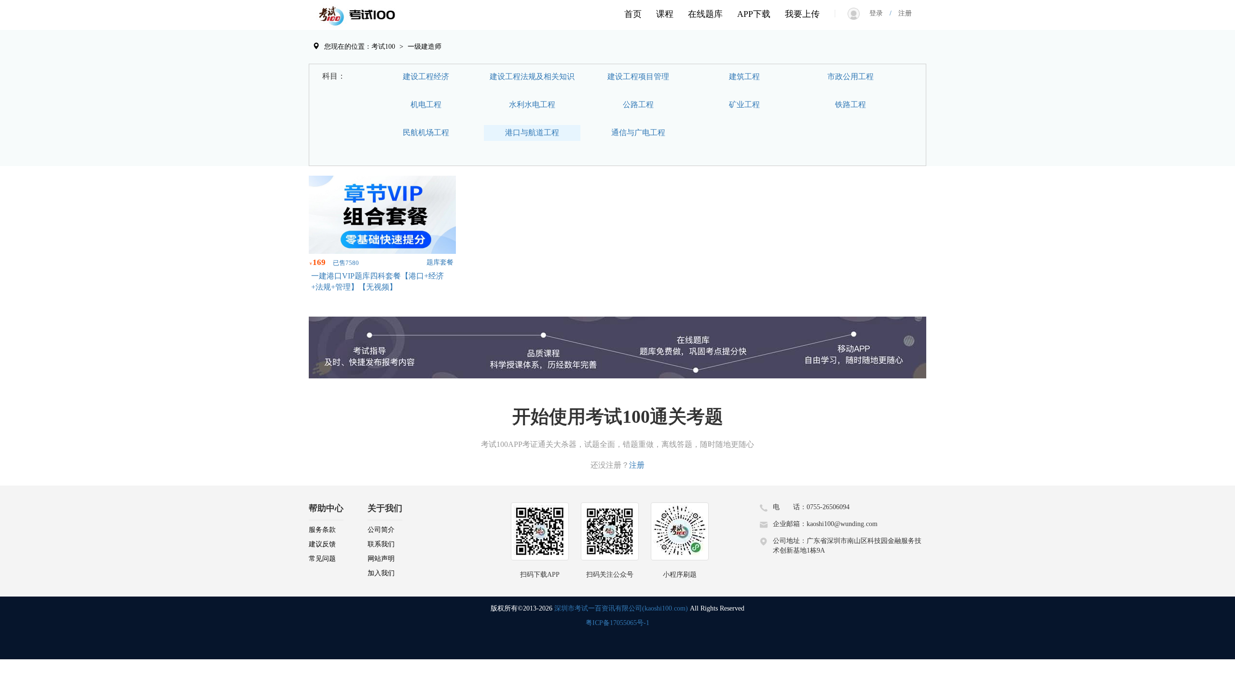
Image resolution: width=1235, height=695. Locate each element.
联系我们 (381, 544)
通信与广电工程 (638, 132)
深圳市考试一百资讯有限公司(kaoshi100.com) (621, 608)
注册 (902, 13)
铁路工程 (850, 104)
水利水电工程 (532, 104)
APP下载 (753, 14)
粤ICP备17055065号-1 (617, 622)
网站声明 (381, 558)
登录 (879, 13)
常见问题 (322, 558)
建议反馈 (322, 544)
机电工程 (426, 104)
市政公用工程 (850, 76)
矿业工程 (744, 104)
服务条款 (322, 529)
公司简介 (381, 529)
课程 (664, 14)
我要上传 (802, 14)
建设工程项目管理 (638, 76)
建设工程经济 (426, 76)
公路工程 (638, 104)
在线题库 (705, 14)
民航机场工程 (426, 132)
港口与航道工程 (532, 132)
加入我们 (381, 573)
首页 (633, 14)
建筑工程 (744, 76)
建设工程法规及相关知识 (532, 76)
